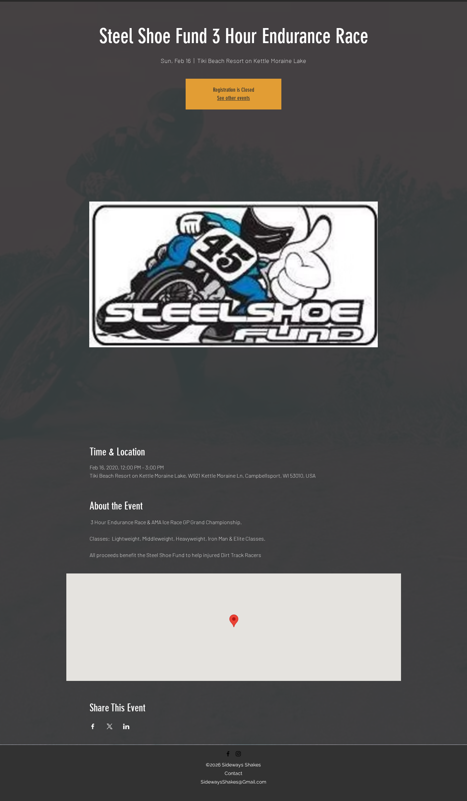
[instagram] (238, 753)
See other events (233, 98)
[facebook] (228, 753)
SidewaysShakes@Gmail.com (233, 782)
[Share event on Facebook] (93, 726)
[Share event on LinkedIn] (126, 726)
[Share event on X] (109, 726)
